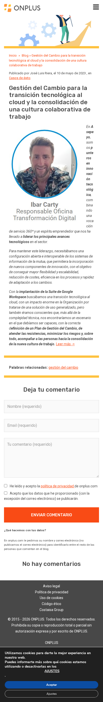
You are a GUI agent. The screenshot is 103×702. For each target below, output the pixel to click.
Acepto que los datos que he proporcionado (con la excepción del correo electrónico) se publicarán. (47, 496)
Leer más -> (65, 344)
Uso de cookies (51, 598)
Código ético (51, 604)
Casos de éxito (19, 78)
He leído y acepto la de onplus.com (53, 486)
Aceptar (51, 685)
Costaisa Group (52, 610)
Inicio (13, 55)
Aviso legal (51, 586)
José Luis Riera (41, 73)
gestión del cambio (63, 367)
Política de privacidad (51, 592)
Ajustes (51, 694)
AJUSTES (52, 671)
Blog (25, 55)
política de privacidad (57, 486)
